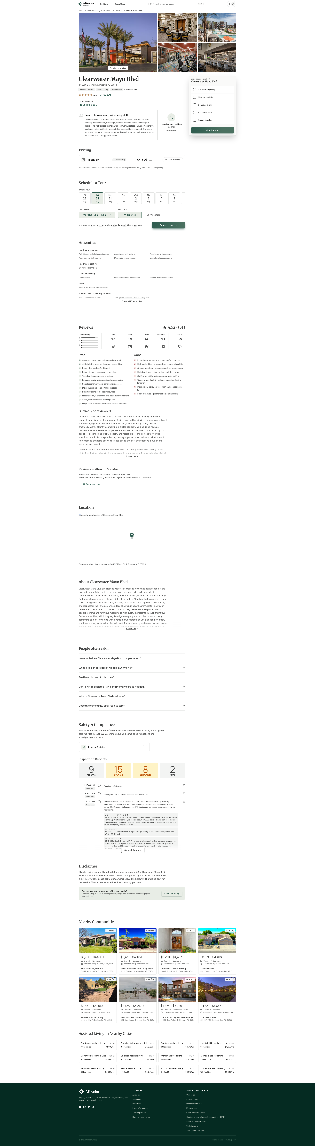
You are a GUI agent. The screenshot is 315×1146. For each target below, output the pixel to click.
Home (81, 10)
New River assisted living (92, 1068)
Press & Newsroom (140, 1108)
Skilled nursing (192, 1126)
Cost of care (191, 1095)
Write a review (93, 484)
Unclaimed (131, 89)
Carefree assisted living (172, 1043)
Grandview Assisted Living (173, 968)
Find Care (104, 4)
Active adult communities (196, 1121)
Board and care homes (195, 1113)
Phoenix (116, 10)
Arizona (106, 10)
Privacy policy (230, 1140)
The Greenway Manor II (92, 968)
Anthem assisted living (171, 1055)
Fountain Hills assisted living (214, 1043)
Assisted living (192, 1099)
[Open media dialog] (177, 27)
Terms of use (217, 1140)
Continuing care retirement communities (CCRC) (205, 1117)
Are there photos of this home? (96, 677)
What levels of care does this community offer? (106, 667)
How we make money (141, 1117)
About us (136, 1095)
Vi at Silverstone (208, 1017)
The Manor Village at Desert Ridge (177, 1017)
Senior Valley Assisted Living (134, 1017)
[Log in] (231, 4)
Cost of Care (120, 4)
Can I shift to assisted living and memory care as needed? (112, 686)
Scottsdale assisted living (93, 1043)
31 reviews (105, 95)
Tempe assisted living (131, 1068)
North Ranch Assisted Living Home (137, 968)
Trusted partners (139, 1113)
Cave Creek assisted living (93, 1055)
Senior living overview (195, 1130)
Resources (137, 1104)
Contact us (137, 1099)
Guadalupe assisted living (212, 1068)
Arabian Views (207, 968)
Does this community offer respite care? (102, 705)
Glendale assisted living (211, 1055)
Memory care (191, 1108)
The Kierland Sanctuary (92, 1017)
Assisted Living (93, 10)
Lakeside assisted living (132, 1055)
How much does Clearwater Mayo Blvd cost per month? (110, 658)
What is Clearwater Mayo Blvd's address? (102, 696)
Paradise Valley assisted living (135, 1043)
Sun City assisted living (172, 1068)
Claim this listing (172, 893)
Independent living (194, 1104)
